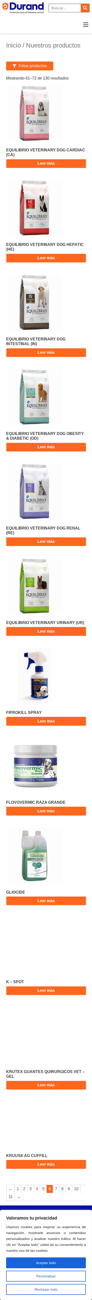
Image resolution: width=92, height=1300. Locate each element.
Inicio (13, 45)
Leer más (46, 163)
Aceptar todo (46, 1263)
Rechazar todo (46, 1289)
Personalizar (46, 1276)
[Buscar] (85, 8)
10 (76, 1189)
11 (11, 1197)
